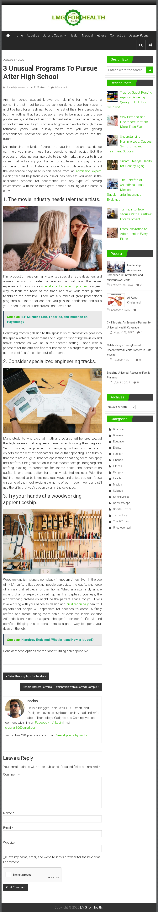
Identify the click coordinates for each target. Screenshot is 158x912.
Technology (120, 515)
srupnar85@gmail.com (21, 727)
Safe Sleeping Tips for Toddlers (27, 676)
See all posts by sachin (72, 735)
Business (118, 429)
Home (19, 35)
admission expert (88, 171)
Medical (87, 35)
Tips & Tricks (121, 521)
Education (119, 441)
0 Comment (61, 87)
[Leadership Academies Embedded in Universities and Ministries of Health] (116, 266)
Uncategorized (122, 527)
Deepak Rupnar (139, 35)
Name (8, 813)
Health (74, 35)
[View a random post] (150, 45)
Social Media (121, 496)
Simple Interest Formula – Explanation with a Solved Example (60, 686)
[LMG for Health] (8, 35)
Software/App (121, 503)
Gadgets (118, 472)
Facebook (42, 722)
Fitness (101, 35)
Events (117, 447)
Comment (11, 774)
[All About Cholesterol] (116, 300)
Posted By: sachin (15, 87)
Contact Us (117, 35)
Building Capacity (54, 35)
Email (8, 828)
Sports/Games (122, 509)
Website (9, 842)
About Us (33, 35)
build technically (77, 604)
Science (118, 490)
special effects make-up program (64, 286)
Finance (118, 459)
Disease (118, 435)
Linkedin (57, 722)
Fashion (118, 453)
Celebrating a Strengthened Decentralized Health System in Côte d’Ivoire (129, 350)
